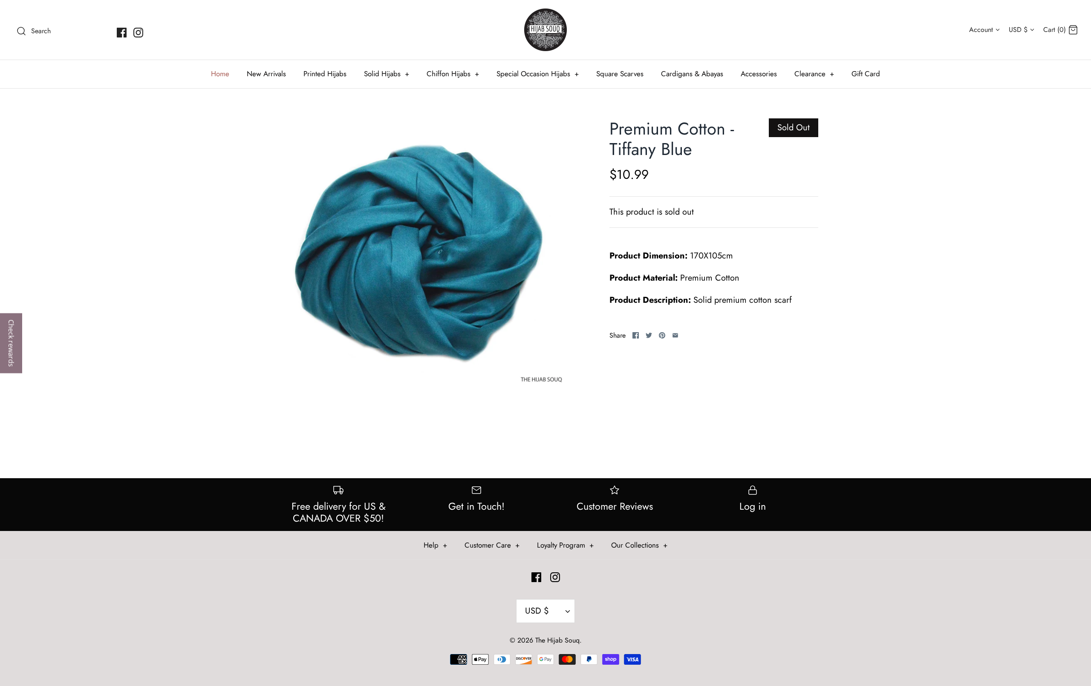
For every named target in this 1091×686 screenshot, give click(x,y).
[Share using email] (675, 335)
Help (435, 545)
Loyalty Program (565, 545)
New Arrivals (266, 74)
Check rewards (11, 343)
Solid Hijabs (386, 74)
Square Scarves (620, 74)
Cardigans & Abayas (692, 74)
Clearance (814, 74)
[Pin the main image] (662, 335)
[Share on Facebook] (635, 335)
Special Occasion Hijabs (537, 74)
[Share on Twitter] (649, 335)
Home (220, 74)
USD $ (1018, 29)
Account (981, 29)
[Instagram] (138, 32)
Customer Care (492, 545)
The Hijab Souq (557, 640)
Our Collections (639, 545)
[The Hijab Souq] (545, 30)
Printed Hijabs (324, 74)
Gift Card (865, 74)
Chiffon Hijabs (453, 74)
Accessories (759, 74)
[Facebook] (122, 32)
